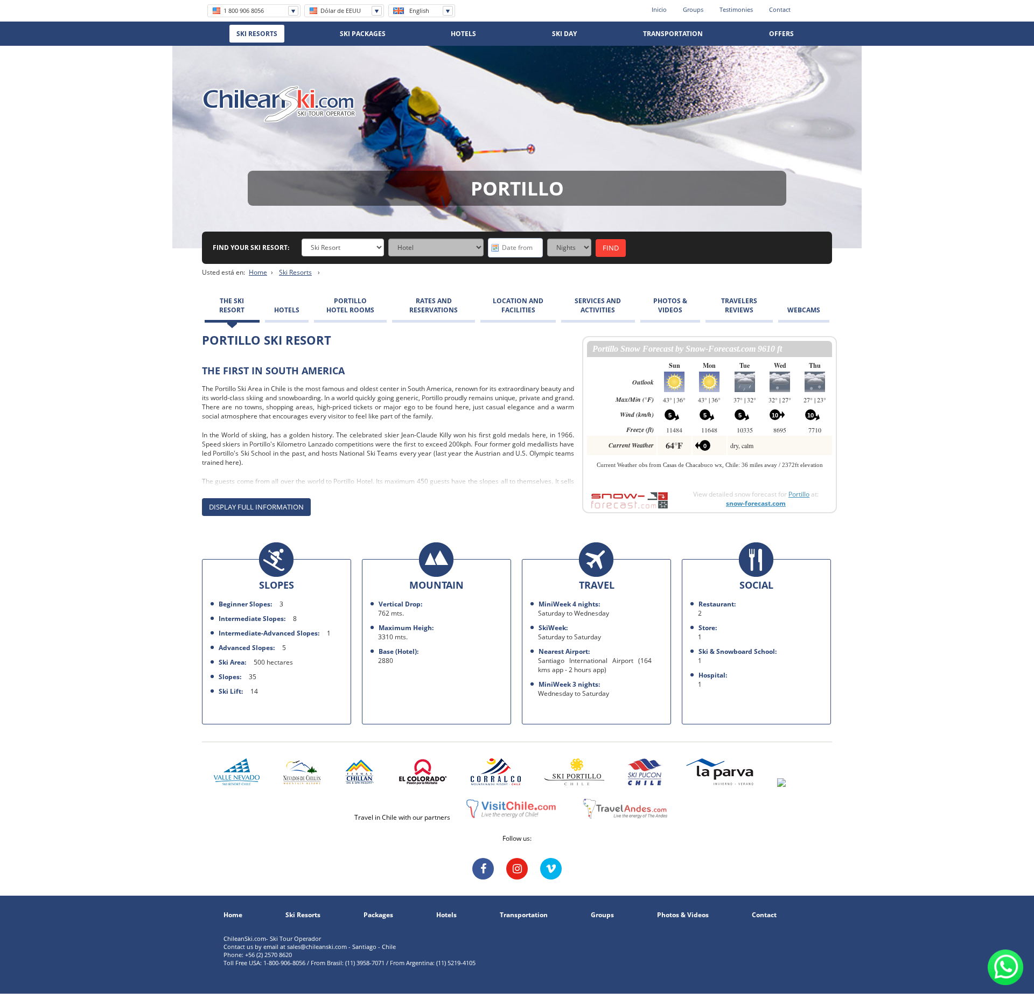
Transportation (524, 915)
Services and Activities (598, 305)
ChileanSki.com (279, 104)
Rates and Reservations (433, 305)
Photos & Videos (670, 305)
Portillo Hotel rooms (350, 305)
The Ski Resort (231, 305)
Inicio (659, 9)
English (419, 10)
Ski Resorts (295, 272)
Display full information (256, 507)
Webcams (803, 310)
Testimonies (736, 9)
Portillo (798, 494)
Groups (693, 9)
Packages (378, 915)
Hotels (286, 310)
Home (258, 272)
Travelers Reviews (739, 305)
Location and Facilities (518, 305)
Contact (780, 9)
